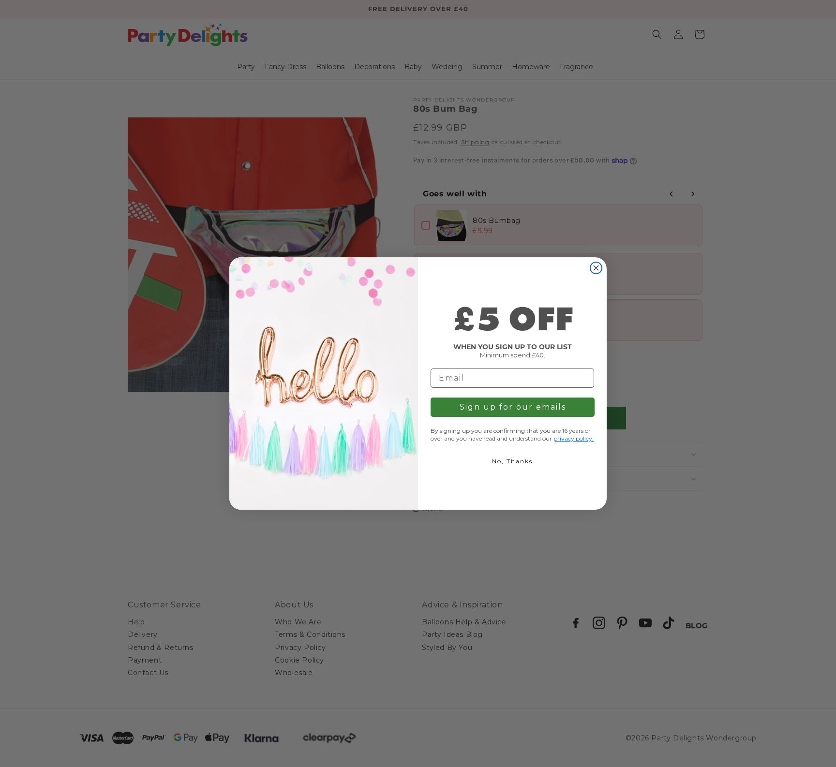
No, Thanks (512, 461)
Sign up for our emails (513, 407)
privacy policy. (573, 438)
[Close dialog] (596, 268)
